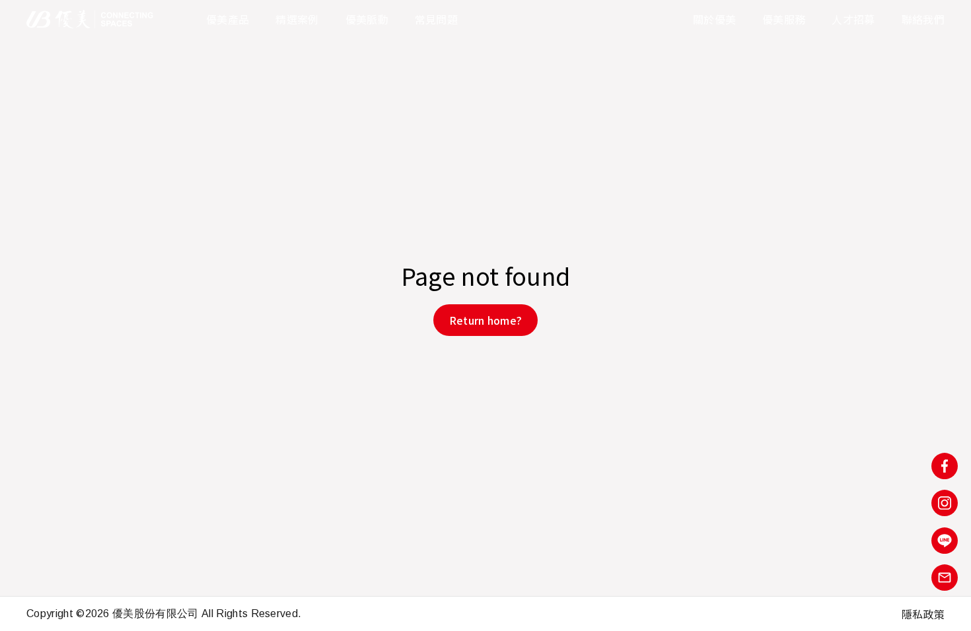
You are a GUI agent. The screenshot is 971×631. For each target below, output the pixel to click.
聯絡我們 (923, 19)
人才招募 (853, 19)
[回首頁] (89, 19)
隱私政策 (923, 614)
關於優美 (714, 19)
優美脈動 (366, 19)
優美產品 (227, 19)
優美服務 (783, 19)
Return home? (485, 320)
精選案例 (296, 19)
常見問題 (436, 19)
